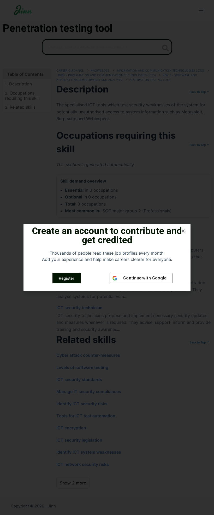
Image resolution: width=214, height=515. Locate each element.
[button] (183, 231)
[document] (107, 257)
